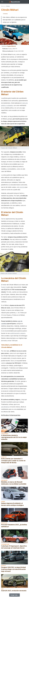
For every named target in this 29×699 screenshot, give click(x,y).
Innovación (4, 480)
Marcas (3, 6)
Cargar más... (14, 595)
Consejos (3, 457)
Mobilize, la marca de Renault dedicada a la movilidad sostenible (13, 483)
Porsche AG (4, 523)
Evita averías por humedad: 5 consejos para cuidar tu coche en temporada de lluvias (13, 460)
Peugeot (3, 565)
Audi (2, 589)
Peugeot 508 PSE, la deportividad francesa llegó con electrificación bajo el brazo (13, 569)
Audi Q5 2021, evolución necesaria (13, 591)
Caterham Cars (5, 544)
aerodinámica (5, 407)
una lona (22, 187)
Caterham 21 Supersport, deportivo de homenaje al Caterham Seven (14, 547)
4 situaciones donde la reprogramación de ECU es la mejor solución (14, 437)
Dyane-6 (4, 287)
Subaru (3, 501)
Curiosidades (4, 433)
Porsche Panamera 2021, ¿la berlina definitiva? (14, 526)
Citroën (8, 6)
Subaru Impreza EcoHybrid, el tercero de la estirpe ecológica (12, 504)
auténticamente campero (17, 333)
